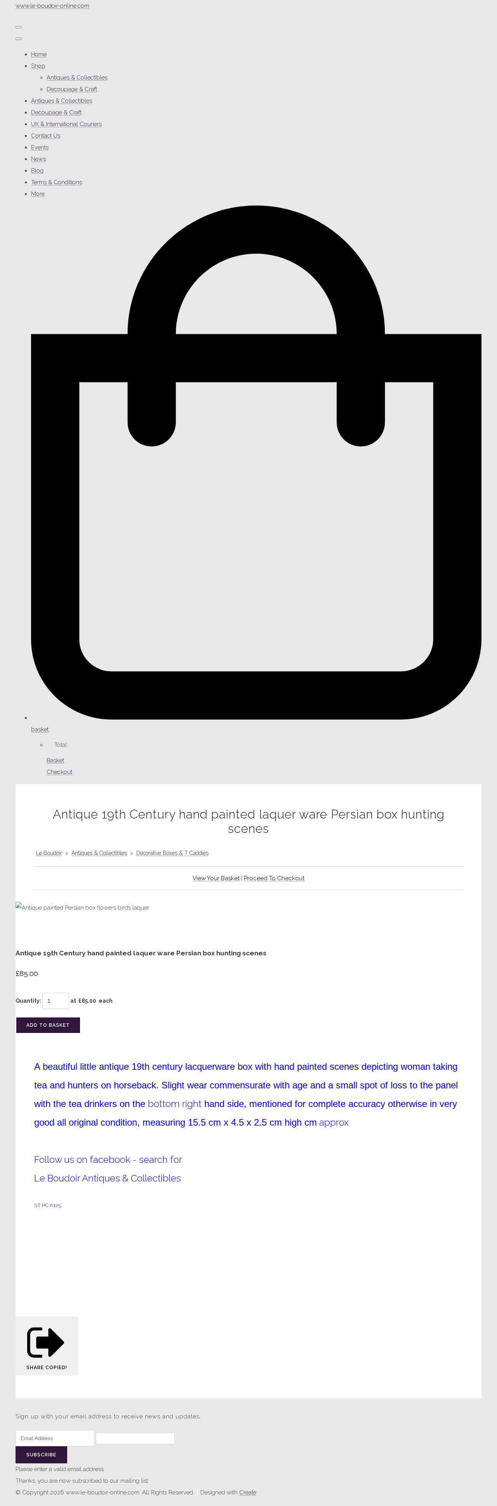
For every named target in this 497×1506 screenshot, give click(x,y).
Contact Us (45, 135)
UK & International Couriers (66, 124)
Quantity (28, 1001)
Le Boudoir (49, 853)
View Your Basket (216, 878)
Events (40, 147)
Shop (38, 65)
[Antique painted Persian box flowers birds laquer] (27, 931)
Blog (37, 170)
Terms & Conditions (56, 182)
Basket (55, 760)
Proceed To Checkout (274, 878)
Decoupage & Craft (72, 89)
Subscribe (41, 1455)
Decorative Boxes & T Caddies (172, 853)
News (38, 158)
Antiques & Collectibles (77, 77)
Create (247, 1492)
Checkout (59, 772)
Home (39, 54)
